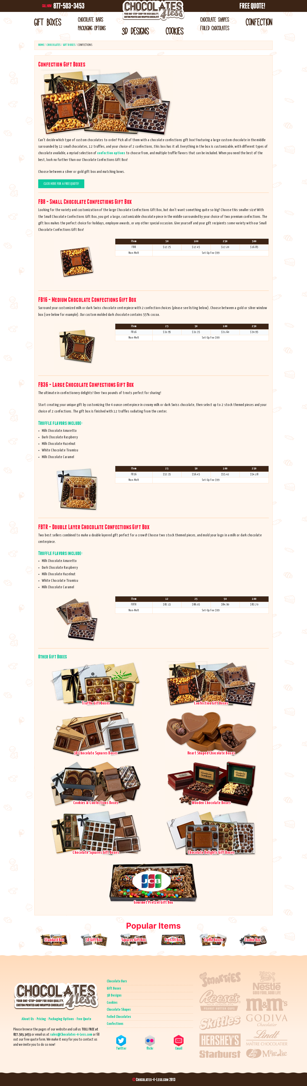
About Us (28, 1019)
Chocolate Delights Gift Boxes (211, 852)
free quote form (34, 1039)
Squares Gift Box (133, 940)
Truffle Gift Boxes (96, 703)
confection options (111, 153)
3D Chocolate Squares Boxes (96, 753)
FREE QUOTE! (252, 6)
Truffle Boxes (213, 940)
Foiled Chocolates (214, 28)
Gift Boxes (47, 22)
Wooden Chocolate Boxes (211, 803)
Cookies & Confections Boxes (95, 803)
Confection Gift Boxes (211, 703)
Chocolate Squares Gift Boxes (96, 852)
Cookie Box (253, 940)
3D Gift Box (94, 940)
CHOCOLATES (54, 45)
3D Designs (135, 31)
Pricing (41, 1019)
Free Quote (84, 1019)
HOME (41, 45)
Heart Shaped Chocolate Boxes (211, 753)
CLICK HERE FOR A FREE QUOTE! (61, 183)
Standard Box (54, 940)
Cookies (175, 31)
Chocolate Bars (90, 19)
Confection (259, 22)
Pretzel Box (173, 940)
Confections (115, 1024)
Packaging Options (92, 28)
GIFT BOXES (69, 45)
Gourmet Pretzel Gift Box (153, 902)
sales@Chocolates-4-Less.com (71, 1035)
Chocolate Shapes (214, 19)
